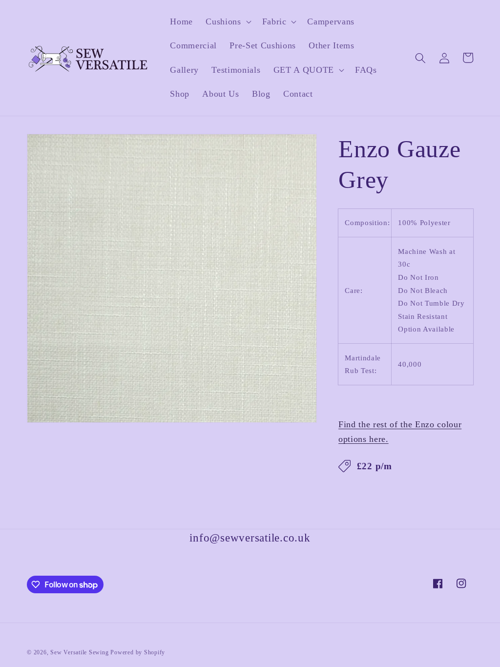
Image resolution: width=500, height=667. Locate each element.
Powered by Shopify (137, 652)
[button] (227, 22)
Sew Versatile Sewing (79, 652)
